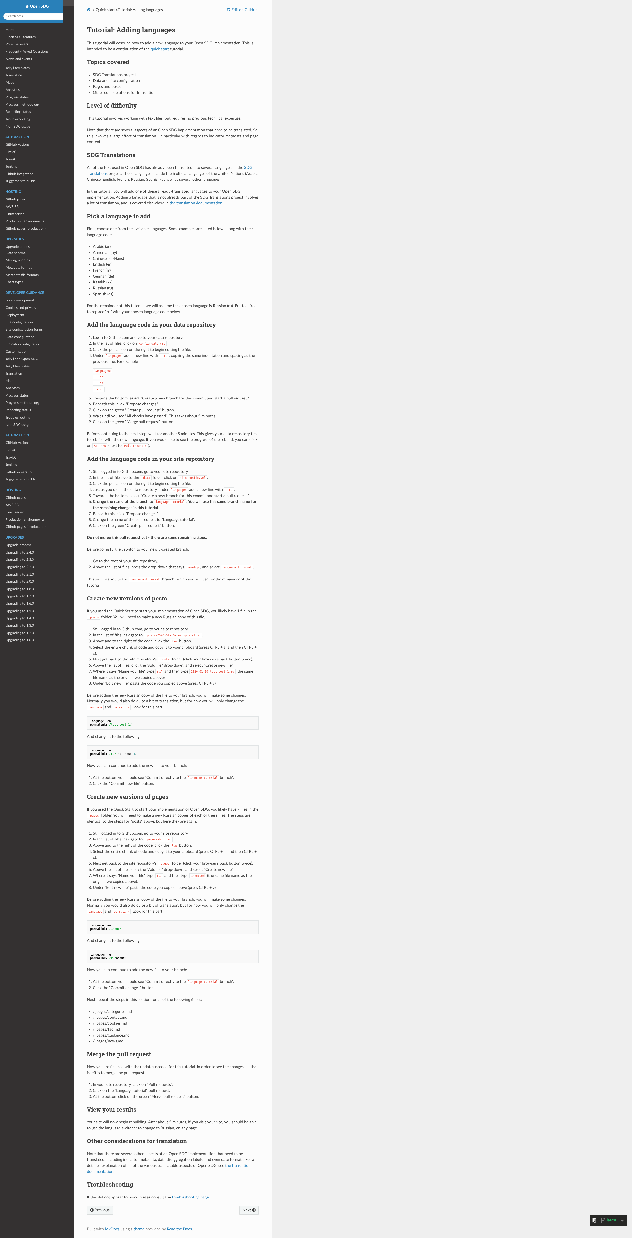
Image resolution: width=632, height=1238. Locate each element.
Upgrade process (18, 545)
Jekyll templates (18, 366)
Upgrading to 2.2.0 (20, 567)
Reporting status (18, 410)
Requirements (16, 128)
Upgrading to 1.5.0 (20, 611)
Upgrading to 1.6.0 (20, 603)
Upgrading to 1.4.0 (20, 618)
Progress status (17, 395)
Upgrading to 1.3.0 (20, 625)
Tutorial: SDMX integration (26, 213)
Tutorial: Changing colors (24, 191)
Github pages (16, 497)
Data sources (16, 245)
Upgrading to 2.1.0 (20, 574)
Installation (14, 154)
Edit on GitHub (243, 10)
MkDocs (112, 1229)
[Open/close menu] (2, 183)
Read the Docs (179, 1229)
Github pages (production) (26, 527)
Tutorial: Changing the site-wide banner (35, 198)
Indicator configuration (23, 344)
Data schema (16, 253)
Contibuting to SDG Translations (30, 136)
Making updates (18, 260)
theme (139, 1229)
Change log (14, 84)
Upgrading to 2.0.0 (20, 581)
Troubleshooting (18, 417)
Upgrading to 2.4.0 (20, 552)
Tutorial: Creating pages (23, 205)
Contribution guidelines (23, 99)
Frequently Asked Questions (27, 51)
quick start (160, 49)
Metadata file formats (22, 275)
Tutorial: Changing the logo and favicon (35, 161)
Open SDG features (21, 37)
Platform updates (19, 77)
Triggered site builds (20, 479)
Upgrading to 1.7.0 (20, 596)
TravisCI (11, 457)
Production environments (25, 519)
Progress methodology (23, 403)
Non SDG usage (18, 425)
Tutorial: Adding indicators (25, 176)
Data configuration (20, 337)
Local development (20, 300)
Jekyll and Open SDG (22, 359)
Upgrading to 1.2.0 (20, 633)
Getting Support (18, 92)
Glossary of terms (19, 114)
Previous (102, 1210)
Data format (15, 238)
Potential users (17, 44)
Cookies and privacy (21, 308)
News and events (19, 59)
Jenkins (11, 465)
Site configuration (19, 322)
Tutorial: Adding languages (26, 183)
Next (247, 1210)
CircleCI (11, 450)
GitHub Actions (17, 443)
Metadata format (19, 267)
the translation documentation (196, 203)
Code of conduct (18, 106)
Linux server (15, 512)
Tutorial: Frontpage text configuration (34, 168)
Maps (10, 381)
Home (10, 30)
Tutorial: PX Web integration (27, 220)
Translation (14, 373)
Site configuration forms (24, 329)
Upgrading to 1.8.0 (20, 589)
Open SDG (39, 6)
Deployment (15, 315)
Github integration (20, 472)
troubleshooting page (190, 1197)
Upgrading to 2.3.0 (20, 559)
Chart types (14, 282)
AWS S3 (12, 505)
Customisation (17, 351)
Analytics (13, 388)
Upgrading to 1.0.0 (20, 640)
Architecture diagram (22, 121)
